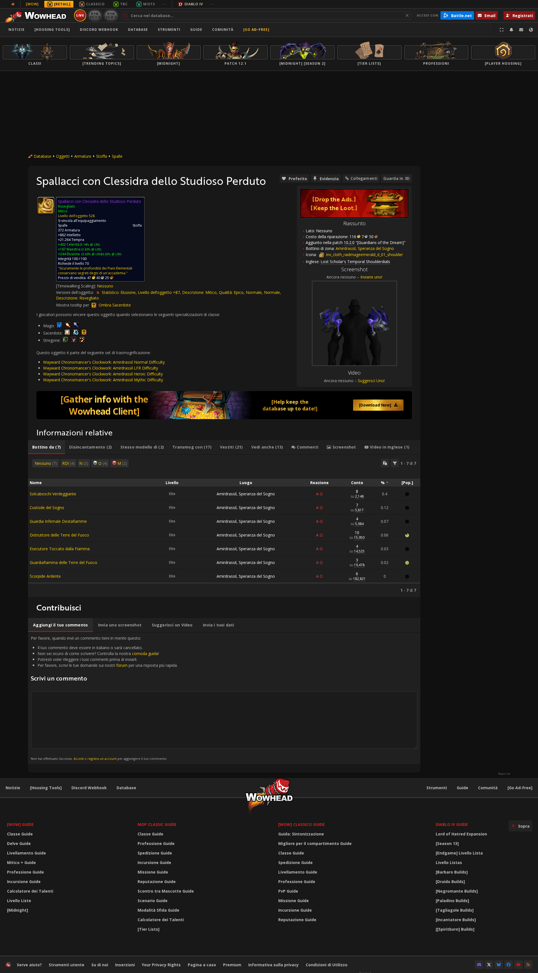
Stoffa (101, 156)
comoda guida (145, 653)
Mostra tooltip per (73, 305)
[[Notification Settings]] (511, 29)
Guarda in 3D (396, 178)
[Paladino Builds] (452, 900)
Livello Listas (449, 862)
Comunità (222, 29)
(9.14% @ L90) (89, 244)
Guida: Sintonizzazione (301, 834)
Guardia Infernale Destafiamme (58, 521)
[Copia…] (385, 463)
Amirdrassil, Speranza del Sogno (246, 493)
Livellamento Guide (26, 853)
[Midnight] (17, 910)
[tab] (46, 447)
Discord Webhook (99, 29)
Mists (149, 4)
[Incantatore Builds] (456, 919)
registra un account (102, 758)
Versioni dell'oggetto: (75, 292)
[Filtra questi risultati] (395, 463)
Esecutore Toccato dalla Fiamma (60, 548)
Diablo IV (194, 4)
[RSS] (528, 964)
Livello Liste (19, 900)
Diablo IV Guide (452, 824)
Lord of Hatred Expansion (461, 834)
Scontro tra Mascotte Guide (166, 891)
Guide (196, 29)
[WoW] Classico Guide (301, 824)
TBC (124, 4)
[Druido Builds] (450, 881)
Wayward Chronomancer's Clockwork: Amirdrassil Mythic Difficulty (103, 379)
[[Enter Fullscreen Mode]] (501, 29)
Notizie (16, 29)
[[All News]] (12, 4)
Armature (82, 156)
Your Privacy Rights (161, 964)
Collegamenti (364, 178)
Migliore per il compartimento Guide (315, 843)
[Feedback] (521, 29)
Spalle (117, 156)
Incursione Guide (24, 881)
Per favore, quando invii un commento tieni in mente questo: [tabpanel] (104, 698)
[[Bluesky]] (499, 964)
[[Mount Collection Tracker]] (224, 405)
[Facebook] (508, 964)
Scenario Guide (153, 900)
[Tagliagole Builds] (455, 910)
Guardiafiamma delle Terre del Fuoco (63, 562)
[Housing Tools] (46, 787)
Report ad (504, 773)
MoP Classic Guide (157, 824)
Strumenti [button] (169, 29)
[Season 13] (447, 843)
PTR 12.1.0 (95, 15)
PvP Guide (288, 891)
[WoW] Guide (20, 824)
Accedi (79, 758)
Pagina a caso (202, 964)
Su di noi (99, 964)
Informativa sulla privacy (273, 964)
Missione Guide (153, 872)
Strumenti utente (66, 964)
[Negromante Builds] (457, 891)
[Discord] (479, 964)
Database (138, 29)
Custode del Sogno (47, 507)
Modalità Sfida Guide (158, 910)
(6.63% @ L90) (91, 254)
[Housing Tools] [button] (52, 29)
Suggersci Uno (371, 380)
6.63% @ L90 (111, 254)
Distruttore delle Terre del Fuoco (59, 535)
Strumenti (436, 787)
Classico (95, 4)
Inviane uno (370, 277)
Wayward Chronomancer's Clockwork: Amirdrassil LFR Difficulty (100, 368)
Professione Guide (25, 872)
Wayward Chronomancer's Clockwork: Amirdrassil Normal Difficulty (104, 362)
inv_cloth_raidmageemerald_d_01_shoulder (364, 254)
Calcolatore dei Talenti (30, 891)
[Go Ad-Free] (256, 29)
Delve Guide (19, 843)
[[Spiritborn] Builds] (455, 929)
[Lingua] (531, 29)
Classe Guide (20, 834)
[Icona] (46, 205)
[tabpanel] (224, 526)
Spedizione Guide (155, 853)
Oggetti (62, 156)
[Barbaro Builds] (452, 872)
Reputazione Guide (157, 881)
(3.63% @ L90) (90, 249)
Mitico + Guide (21, 862)
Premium (232, 964)
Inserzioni (125, 964)
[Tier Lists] (148, 929)
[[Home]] (37, 15)
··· (164, 4)
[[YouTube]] (518, 964)
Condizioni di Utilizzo (326, 964)
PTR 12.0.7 (111, 15)
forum (121, 665)
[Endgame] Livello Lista (459, 853)
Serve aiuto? (29, 964)
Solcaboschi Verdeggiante (53, 493)
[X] (489, 964)
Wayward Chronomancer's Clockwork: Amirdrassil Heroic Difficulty (103, 374)
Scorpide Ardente (45, 576)
